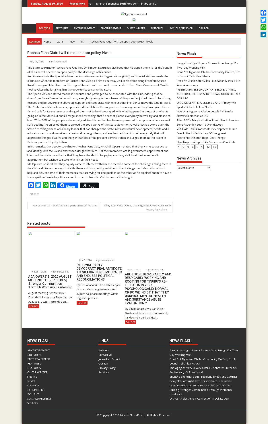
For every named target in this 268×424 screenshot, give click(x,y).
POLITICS (44, 28)
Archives (103, 350)
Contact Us (105, 354)
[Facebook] (263, 12)
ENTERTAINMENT (84, 28)
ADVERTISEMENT (110, 28)
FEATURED (34, 363)
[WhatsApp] (263, 27)
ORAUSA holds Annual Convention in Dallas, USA (199, 398)
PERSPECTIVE (36, 390)
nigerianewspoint (58, 61)
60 (208, 147)
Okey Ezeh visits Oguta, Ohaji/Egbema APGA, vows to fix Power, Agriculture (137, 207)
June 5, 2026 (85, 260)
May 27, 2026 (134, 269)
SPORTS (32, 403)
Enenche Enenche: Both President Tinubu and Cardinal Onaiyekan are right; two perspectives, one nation (149, 3)
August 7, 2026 (38, 271)
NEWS (31, 381)
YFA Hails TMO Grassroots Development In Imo (207, 129)
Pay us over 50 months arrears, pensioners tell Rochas (64, 205)
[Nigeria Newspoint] (31, 27)
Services (103, 372)
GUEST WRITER (136, 28)
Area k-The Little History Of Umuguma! (201, 133)
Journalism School (109, 359)
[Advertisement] (209, 200)
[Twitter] (263, 20)
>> (215, 147)
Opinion (103, 363)
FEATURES (62, 28)
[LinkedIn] (263, 34)
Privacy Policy (107, 368)
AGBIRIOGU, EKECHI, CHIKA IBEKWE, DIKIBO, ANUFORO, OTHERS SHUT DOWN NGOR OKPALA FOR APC (208, 94)
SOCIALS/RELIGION (181, 28)
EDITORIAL (157, 28)
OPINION (204, 28)
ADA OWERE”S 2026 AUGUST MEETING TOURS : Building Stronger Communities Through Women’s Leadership (201, 389)
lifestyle (32, 376)
